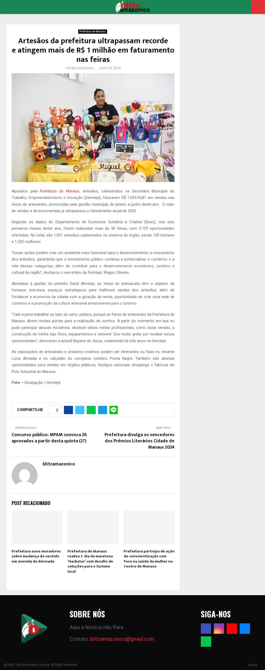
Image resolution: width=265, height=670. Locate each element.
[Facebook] (206, 628)
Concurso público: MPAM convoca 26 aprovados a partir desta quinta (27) (49, 438)
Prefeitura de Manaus (92, 31)
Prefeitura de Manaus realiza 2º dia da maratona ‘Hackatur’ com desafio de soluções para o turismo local (90, 561)
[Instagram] (219, 628)
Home (252, 665)
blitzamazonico (82, 68)
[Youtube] (232, 628)
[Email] (245, 628)
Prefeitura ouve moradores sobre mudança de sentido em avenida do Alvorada (36, 556)
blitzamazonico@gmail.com (122, 639)
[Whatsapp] (206, 641)
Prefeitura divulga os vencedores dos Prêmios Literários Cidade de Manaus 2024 (139, 441)
